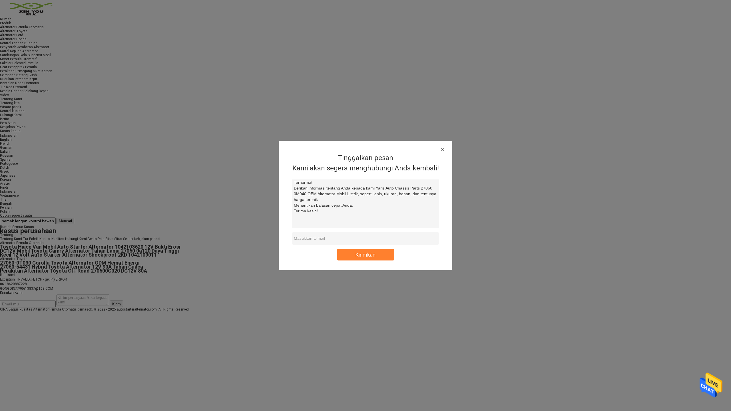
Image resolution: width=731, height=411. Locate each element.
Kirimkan (365, 255)
